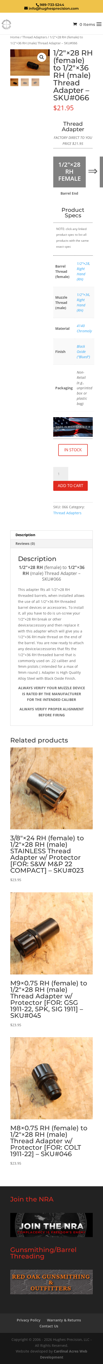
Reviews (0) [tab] (25, 543)
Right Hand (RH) (81, 274)
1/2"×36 (83, 294)
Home (15, 37)
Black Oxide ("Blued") (83, 351)
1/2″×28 (83, 263)
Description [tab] (25, 534)
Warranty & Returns (64, 1320)
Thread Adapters (34, 37)
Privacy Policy (28, 1320)
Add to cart (70, 485)
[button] (41, 57)
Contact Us (49, 1326)
